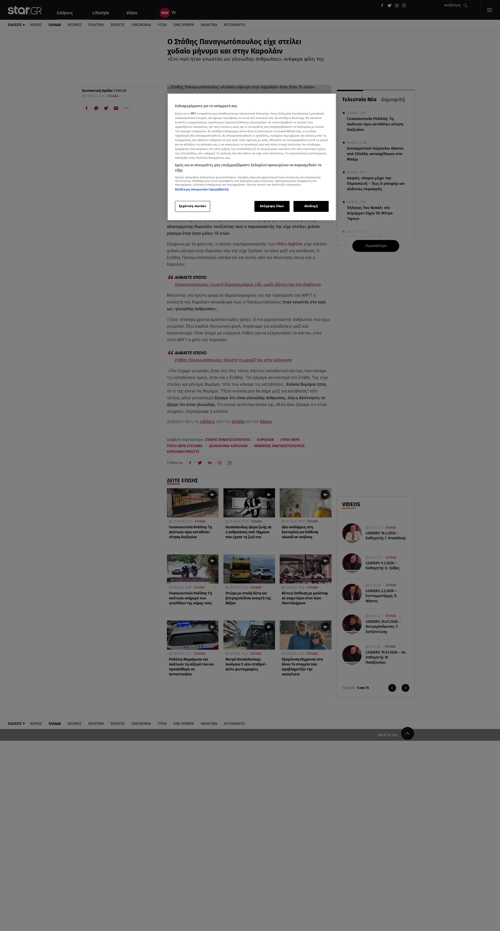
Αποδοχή (311, 206)
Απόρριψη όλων (272, 206)
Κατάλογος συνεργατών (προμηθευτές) (202, 189)
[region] (251, 157)
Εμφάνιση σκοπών (193, 206)
